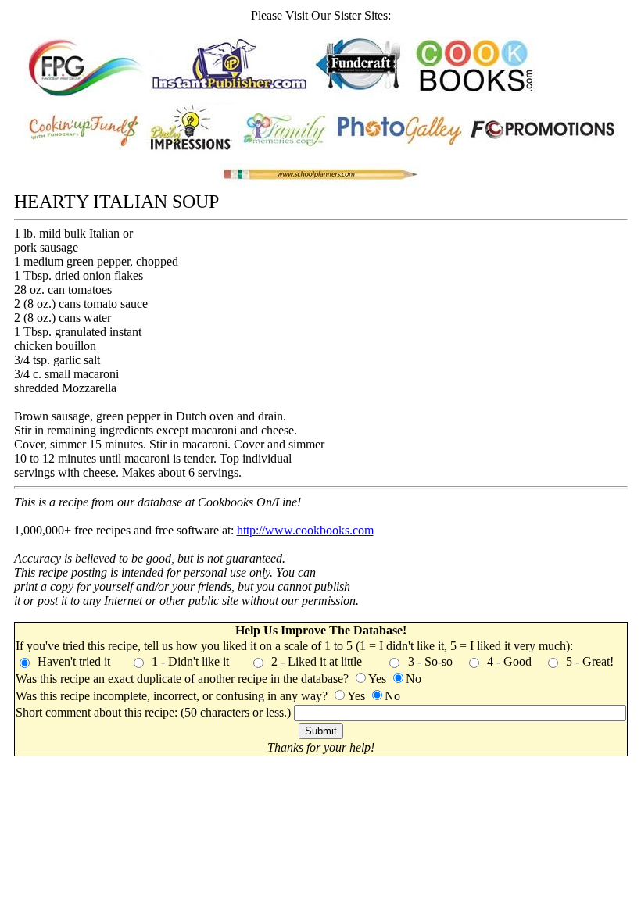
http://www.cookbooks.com (305, 530)
